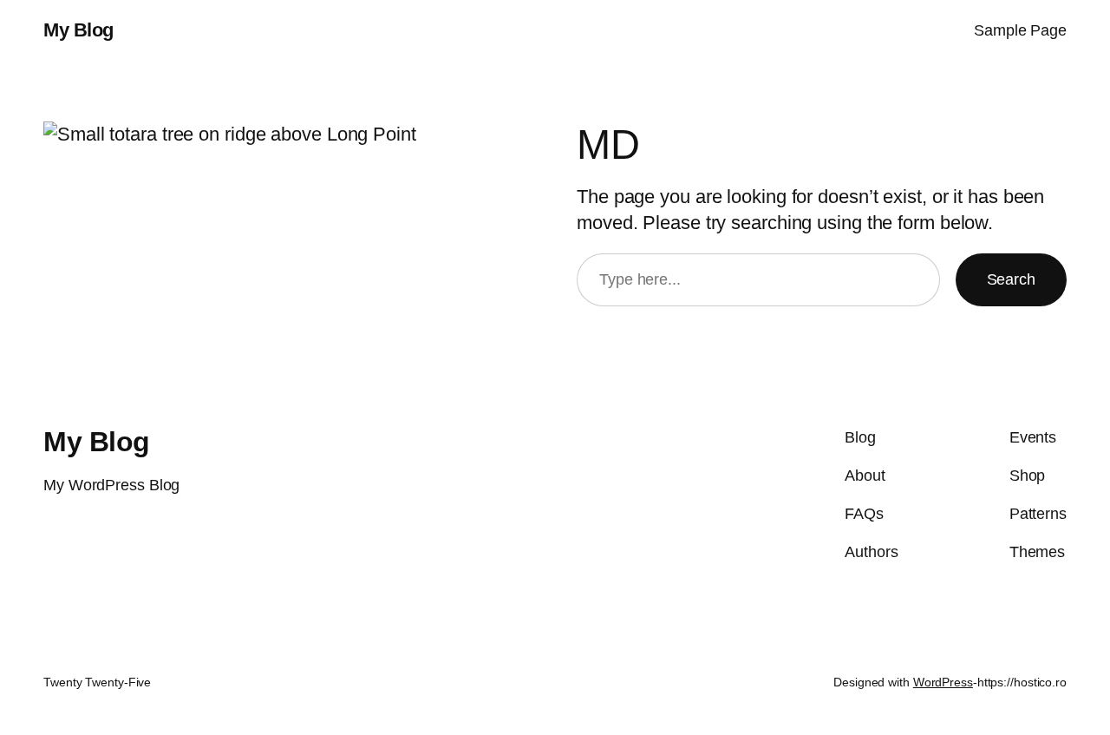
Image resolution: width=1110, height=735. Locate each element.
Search (1011, 279)
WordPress (943, 682)
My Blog (78, 30)
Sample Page (1020, 30)
